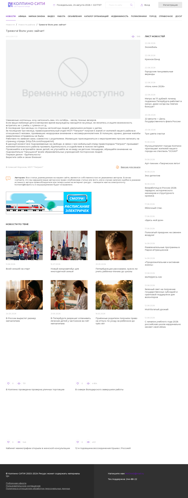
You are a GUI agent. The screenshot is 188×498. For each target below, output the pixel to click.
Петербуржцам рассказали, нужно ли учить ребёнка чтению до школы (116, 270)
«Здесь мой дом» (154, 220)
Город (152, 16)
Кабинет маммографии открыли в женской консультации (38, 448)
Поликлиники (139, 16)
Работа (61, 16)
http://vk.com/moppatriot (39, 141)
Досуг (178, 16)
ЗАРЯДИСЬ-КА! (153, 277)
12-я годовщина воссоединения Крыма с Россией (103, 448)
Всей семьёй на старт (18, 268)
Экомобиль (151, 47)
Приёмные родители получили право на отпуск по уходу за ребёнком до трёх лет (116, 321)
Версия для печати (130, 167)
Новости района (26, 24)
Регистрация (170, 5)
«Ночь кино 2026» (155, 86)
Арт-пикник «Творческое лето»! (162, 163)
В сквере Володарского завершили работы (99, 389)
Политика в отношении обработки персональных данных (38, 488)
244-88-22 (131, 479)
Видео (51, 16)
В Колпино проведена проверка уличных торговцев (35, 389)
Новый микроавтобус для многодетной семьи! (65, 270)
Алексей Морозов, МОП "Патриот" (25, 167)
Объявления (75, 16)
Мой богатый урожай (156, 309)
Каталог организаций (96, 16)
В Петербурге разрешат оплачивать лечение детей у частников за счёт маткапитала (71, 321)
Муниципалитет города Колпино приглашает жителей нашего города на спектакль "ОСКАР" (163, 149)
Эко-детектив (152, 175)
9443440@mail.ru (134, 473)
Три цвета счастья (155, 133)
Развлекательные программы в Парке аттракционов (162, 248)
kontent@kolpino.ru (24, 184)
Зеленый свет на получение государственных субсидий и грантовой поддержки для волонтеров (161, 293)
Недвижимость (119, 16)
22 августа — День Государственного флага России (163, 120)
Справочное (166, 16)
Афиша (22, 16)
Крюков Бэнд (152, 59)
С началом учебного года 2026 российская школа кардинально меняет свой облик (163, 324)
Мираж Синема (37, 16)
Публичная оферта (16, 483)
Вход (147, 5)
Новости (11, 16)
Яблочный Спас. (154, 208)
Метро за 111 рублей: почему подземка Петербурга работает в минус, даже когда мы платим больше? (163, 102)
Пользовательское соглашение (23, 486)
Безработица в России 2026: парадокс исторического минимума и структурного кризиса (161, 192)
